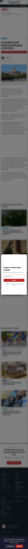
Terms (19, 283)
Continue (14, 280)
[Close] (23, 257)
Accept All (19, 546)
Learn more (15, 542)
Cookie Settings (10, 546)
